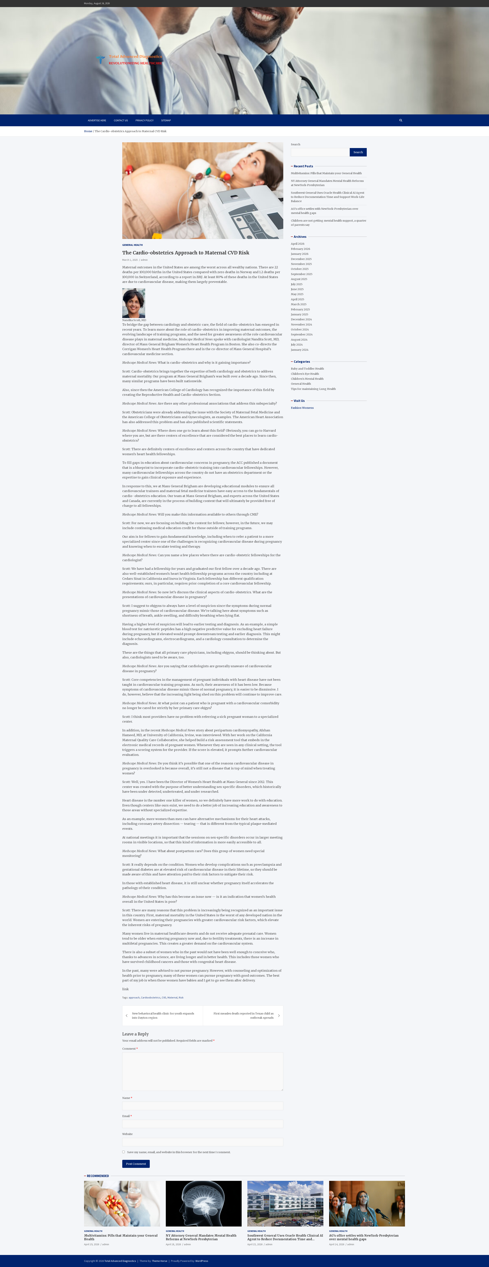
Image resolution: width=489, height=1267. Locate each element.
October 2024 (300, 329)
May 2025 (297, 294)
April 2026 (297, 243)
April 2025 (297, 299)
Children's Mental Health (307, 379)
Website (127, 1134)
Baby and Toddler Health (307, 368)
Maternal (172, 997)
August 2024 (299, 339)
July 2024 (297, 344)
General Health (132, 245)
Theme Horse (159, 1261)
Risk (181, 997)
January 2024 (299, 349)
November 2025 (301, 264)
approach (134, 997)
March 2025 (299, 304)
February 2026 (300, 249)
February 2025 (300, 309)
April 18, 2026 (173, 1244)
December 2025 (301, 259)
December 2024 (301, 319)
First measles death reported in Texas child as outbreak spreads (244, 1015)
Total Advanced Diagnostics (120, 1261)
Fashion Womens (302, 408)
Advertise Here (97, 120)
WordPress (201, 1261)
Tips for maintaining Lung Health (313, 389)
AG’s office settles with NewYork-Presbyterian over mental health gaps (364, 1237)
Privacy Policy (145, 120)
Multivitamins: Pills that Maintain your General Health (326, 173)
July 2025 (297, 284)
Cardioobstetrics (150, 997)
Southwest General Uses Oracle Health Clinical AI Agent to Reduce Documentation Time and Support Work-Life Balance (327, 197)
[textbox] (133, 303)
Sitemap (166, 120)
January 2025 (299, 314)
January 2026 (299, 254)
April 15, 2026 (254, 1244)
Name (127, 1098)
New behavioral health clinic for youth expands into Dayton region (163, 1015)
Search (295, 144)
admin (144, 259)
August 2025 (299, 279)
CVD (164, 997)
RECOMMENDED (98, 1176)
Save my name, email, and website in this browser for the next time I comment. (179, 1152)
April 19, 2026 (91, 1244)
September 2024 (302, 334)
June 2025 (297, 289)
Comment (130, 1048)
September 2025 (302, 274)
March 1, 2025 (130, 259)
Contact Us (121, 120)
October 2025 (300, 269)
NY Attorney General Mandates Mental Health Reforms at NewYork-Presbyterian (201, 1237)
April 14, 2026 (336, 1244)
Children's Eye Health (305, 374)
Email (127, 1116)
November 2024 (301, 324)
